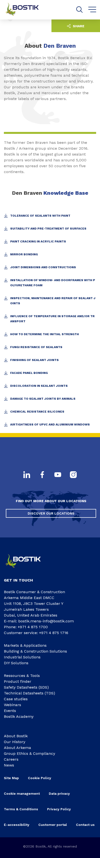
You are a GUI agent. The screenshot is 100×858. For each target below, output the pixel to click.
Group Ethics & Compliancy (29, 753)
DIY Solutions (16, 663)
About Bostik (16, 736)
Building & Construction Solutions (35, 651)
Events (10, 710)
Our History (14, 741)
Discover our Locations (51, 513)
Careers (11, 759)
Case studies (16, 699)
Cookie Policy (39, 778)
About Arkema (17, 747)
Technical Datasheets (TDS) (29, 693)
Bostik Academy (18, 716)
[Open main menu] (92, 10)
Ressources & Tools (22, 675)
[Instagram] (73, 475)
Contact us (85, 825)
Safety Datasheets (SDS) (26, 687)
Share (78, 26)
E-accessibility (16, 825)
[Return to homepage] (26, 9)
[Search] (79, 9)
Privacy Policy (59, 809)
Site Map (11, 778)
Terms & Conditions (21, 809)
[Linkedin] (27, 475)
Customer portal (52, 825)
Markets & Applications (25, 645)
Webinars (12, 704)
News (9, 765)
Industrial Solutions (22, 657)
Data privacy (59, 793)
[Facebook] (42, 475)
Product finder (17, 681)
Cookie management (22, 793)
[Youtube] (58, 475)
